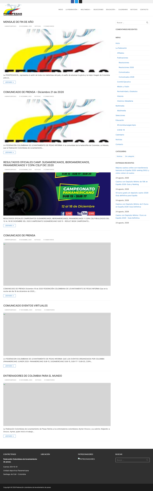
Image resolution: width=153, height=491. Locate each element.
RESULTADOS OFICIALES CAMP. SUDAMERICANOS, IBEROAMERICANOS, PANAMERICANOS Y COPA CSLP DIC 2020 (46, 164)
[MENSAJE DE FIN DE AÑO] (57, 50)
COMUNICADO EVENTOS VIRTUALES (25, 305)
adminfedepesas (10, 26)
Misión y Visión (123, 87)
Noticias (37, 26)
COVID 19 (121, 130)
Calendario (120, 135)
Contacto (119, 144)
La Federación (121, 48)
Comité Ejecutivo (124, 82)
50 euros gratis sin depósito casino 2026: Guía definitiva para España (132, 194)
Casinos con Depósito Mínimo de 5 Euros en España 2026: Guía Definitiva (132, 205)
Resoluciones (124, 63)
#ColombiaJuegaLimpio (126, 125)
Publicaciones (122, 58)
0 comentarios (48, 26)
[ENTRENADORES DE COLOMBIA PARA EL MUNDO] (57, 404)
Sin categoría (129, 156)
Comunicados (124, 72)
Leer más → (9, 82)
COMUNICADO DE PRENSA (19, 235)
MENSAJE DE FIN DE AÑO (18, 21)
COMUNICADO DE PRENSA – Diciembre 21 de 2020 (33, 92)
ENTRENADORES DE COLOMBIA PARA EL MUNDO (32, 375)
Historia (120, 96)
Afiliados (120, 53)
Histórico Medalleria (125, 101)
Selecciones (120, 115)
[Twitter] (76, 1)
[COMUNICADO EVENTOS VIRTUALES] (57, 334)
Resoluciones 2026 (126, 67)
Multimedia (120, 106)
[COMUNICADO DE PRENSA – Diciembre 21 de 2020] (57, 120)
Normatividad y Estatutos (127, 91)
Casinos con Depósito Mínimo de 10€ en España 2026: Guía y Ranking (132, 183)
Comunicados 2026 (126, 77)
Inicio (118, 43)
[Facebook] (72, 1)
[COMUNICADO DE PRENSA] (57, 264)
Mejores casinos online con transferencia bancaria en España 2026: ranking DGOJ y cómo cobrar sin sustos (132, 170)
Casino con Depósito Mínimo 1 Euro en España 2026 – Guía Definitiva (131, 216)
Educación (120, 120)
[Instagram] (80, 1)
